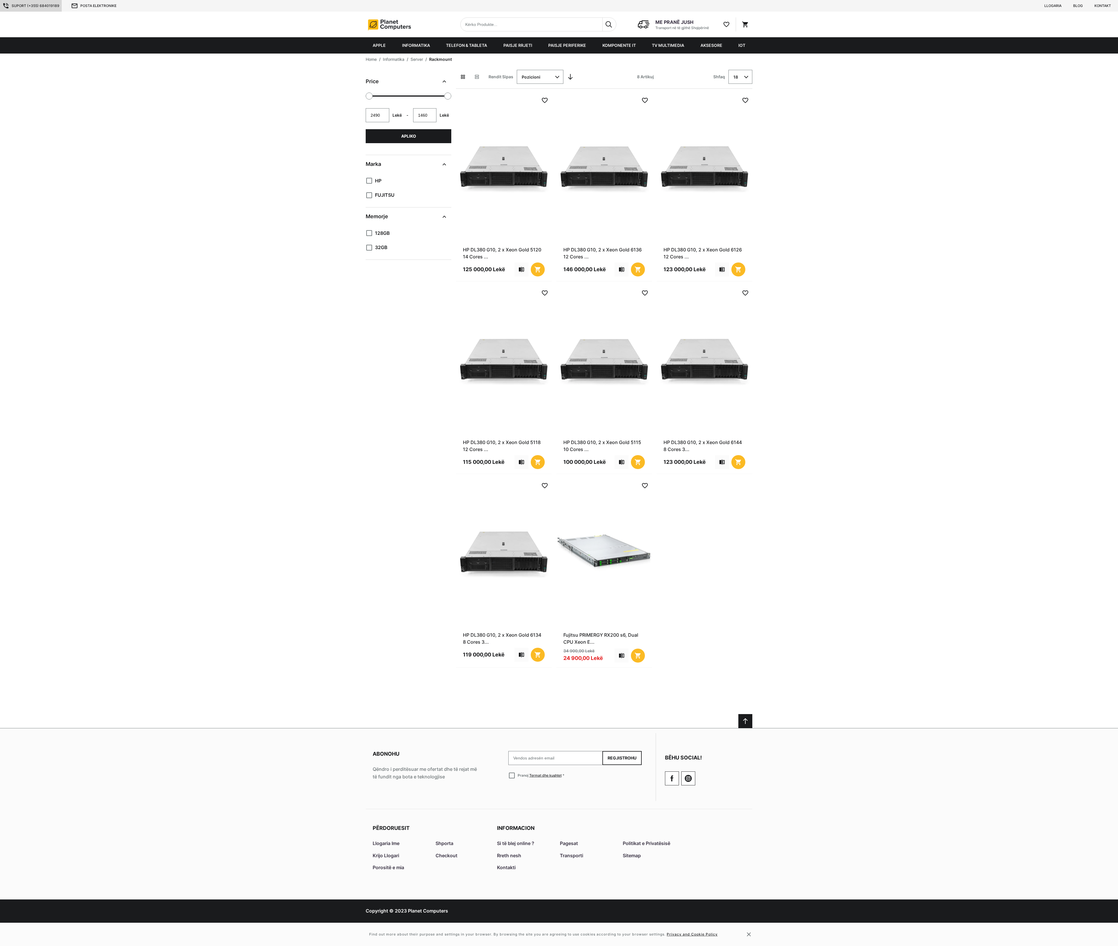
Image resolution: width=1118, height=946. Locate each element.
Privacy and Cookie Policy (692, 934)
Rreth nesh (509, 855)
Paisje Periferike (567, 45)
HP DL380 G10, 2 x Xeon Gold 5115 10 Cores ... (602, 445)
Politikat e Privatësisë (646, 843)
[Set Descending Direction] (570, 77)
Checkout (446, 855)
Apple (379, 45)
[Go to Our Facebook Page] (672, 778)
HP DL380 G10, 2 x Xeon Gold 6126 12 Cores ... (703, 253)
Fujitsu (385, 195)
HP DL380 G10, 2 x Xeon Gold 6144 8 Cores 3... (703, 445)
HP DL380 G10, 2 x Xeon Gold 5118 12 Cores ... (502, 445)
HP (378, 181)
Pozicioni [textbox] (531, 76)
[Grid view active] (463, 77)
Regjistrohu (622, 757)
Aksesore (711, 45)
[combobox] (538, 24)
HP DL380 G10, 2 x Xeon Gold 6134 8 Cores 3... (502, 638)
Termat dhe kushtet (545, 775)
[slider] (369, 96)
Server (417, 59)
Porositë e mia (388, 867)
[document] (408, 165)
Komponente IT (619, 45)
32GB (381, 247)
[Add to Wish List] (545, 100)
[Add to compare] (521, 269)
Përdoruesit (391, 828)
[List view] (477, 77)
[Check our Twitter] (688, 778)
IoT (741, 45)
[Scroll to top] (745, 721)
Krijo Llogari (386, 855)
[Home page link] (403, 24)
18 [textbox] (735, 76)
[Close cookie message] (749, 934)
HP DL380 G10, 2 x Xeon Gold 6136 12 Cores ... (602, 253)
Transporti (571, 855)
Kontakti (506, 867)
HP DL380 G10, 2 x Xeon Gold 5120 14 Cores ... (502, 253)
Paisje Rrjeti (517, 45)
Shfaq (719, 76)
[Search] (609, 24)
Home (371, 59)
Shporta (444, 843)
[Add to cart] (538, 269)
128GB (382, 233)
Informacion (516, 828)
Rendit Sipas (501, 76)
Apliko (408, 136)
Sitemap (632, 855)
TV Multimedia (668, 45)
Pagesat (569, 843)
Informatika (416, 45)
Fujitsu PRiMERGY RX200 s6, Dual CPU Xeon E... (600, 638)
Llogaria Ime (386, 843)
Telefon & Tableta (466, 45)
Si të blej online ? (515, 843)
